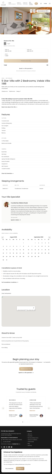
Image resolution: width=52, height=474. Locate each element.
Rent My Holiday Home (33, 438)
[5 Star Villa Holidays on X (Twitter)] (1, 447)
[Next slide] (48, 408)
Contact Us (15, 444)
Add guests (30, 3)
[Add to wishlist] (31, 11)
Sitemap (30, 445)
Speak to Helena (15, 220)
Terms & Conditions (32, 439)
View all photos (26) (43, 11)
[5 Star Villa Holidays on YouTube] (11, 447)
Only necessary (9, 468)
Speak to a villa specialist (26, 68)
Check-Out (29, 49)
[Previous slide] (3, 408)
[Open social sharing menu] (34, 11)
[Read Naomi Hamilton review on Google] (33, 400)
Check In (19, 2)
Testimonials (31, 441)
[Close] (33, 307)
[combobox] (31, 4)
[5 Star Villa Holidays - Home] (3, 3)
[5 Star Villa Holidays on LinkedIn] (9, 447)
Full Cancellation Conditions (9, 282)
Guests (6, 54)
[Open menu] (49, 3)
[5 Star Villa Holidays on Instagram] (6, 447)
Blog (29, 443)
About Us (30, 434)
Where (10, 2)
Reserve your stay (26, 369)
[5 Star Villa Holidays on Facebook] (4, 447)
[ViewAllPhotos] (26, 20)
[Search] (36, 3)
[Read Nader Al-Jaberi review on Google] (12, 400)
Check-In (7, 49)
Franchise (30, 436)
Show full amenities (7, 173)
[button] (41, 3)
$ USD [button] (45, 3)
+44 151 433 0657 (7, 441)
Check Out (25, 2)
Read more (11, 410)
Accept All (20, 468)
